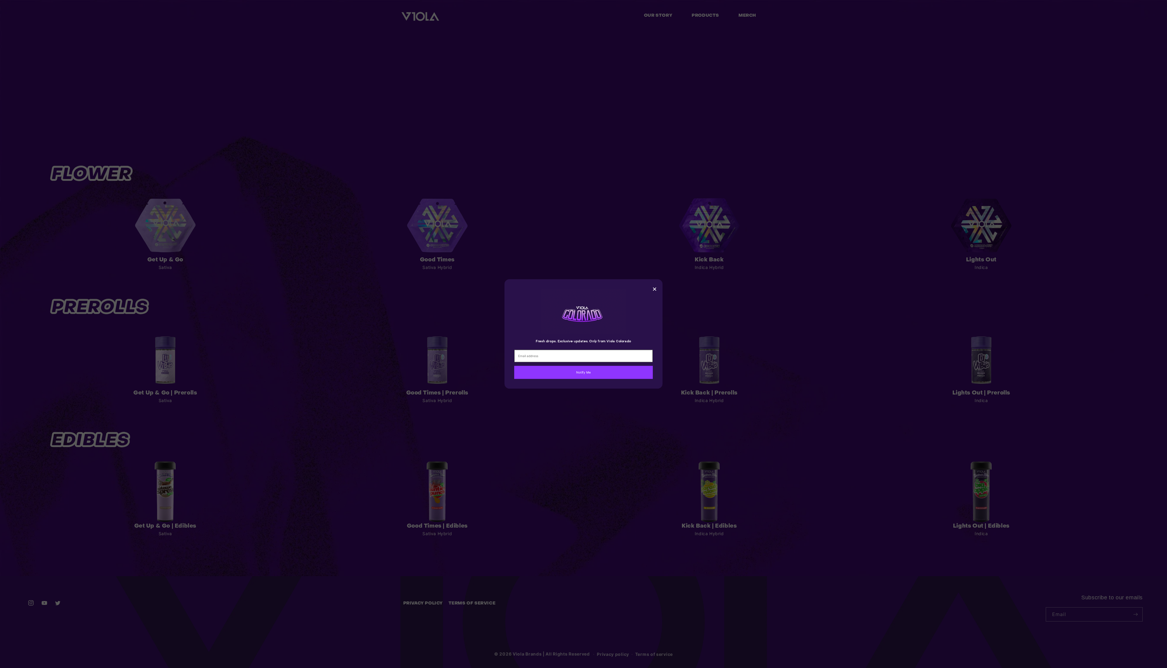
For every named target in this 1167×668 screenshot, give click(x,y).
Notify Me (583, 372)
